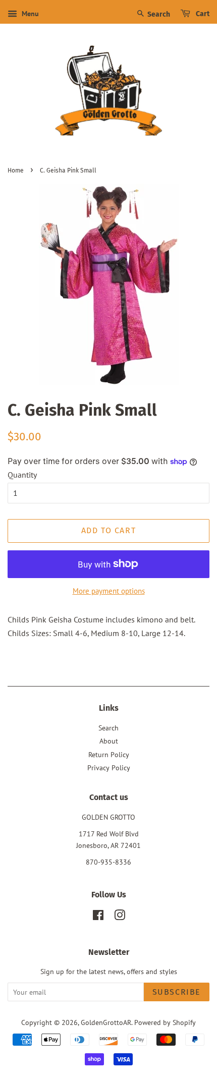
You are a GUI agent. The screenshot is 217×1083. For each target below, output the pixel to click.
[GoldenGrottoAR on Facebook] (98, 917)
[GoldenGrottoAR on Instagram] (119, 917)
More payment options (109, 591)
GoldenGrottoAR (106, 1022)
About (108, 741)
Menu (29, 13)
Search (158, 14)
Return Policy (108, 754)
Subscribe (176, 992)
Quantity (22, 475)
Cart (201, 14)
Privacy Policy (108, 767)
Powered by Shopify (165, 1022)
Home (16, 170)
